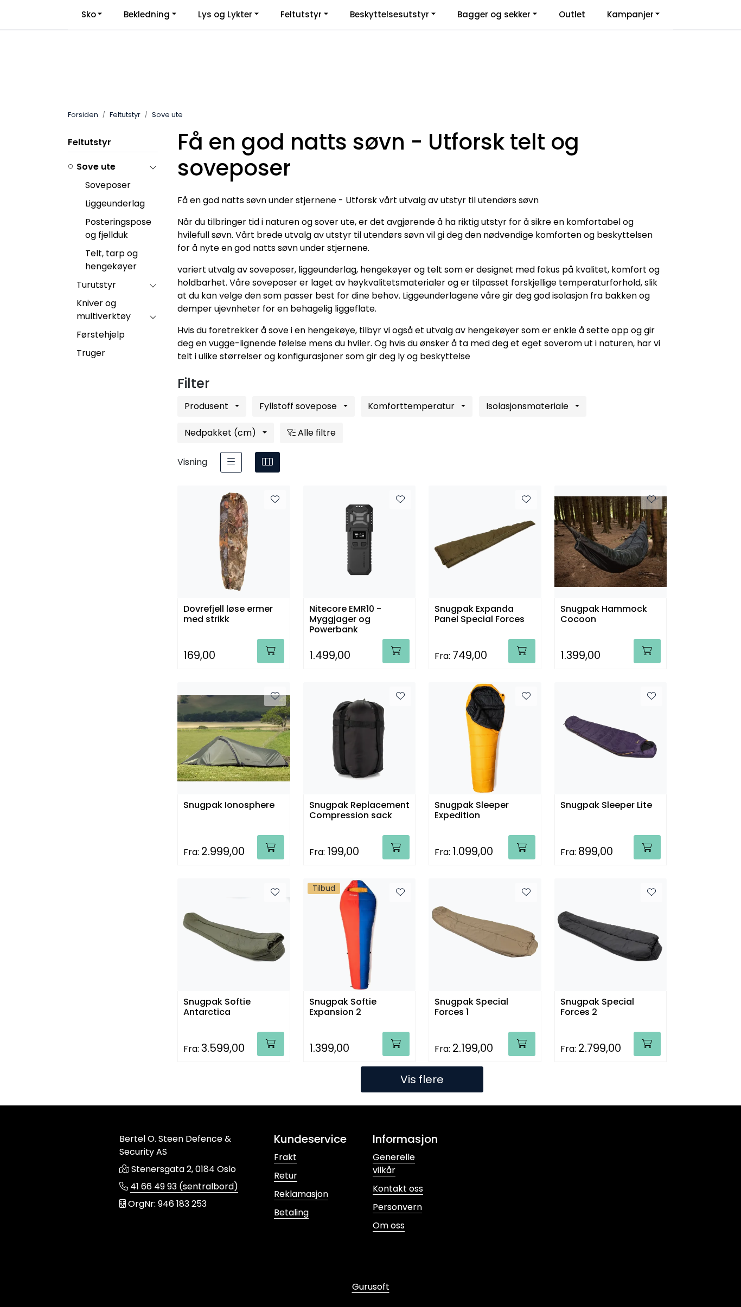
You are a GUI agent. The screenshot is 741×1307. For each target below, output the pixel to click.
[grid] (267, 462)
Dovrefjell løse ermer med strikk (228, 614)
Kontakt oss (398, 1188)
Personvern (397, 1207)
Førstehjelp (100, 334)
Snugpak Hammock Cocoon (603, 614)
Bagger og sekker (494, 14)
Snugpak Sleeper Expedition (472, 810)
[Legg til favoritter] (275, 499)
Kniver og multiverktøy (103, 309)
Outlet (572, 14)
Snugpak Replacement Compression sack (359, 810)
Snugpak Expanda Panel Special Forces (480, 614)
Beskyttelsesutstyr (389, 14)
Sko (88, 14)
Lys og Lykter (225, 14)
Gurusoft (370, 1286)
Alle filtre (316, 432)
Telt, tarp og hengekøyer (111, 260)
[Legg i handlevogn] (270, 651)
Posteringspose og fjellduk (118, 228)
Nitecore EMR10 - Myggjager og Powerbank (345, 618)
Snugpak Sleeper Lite (606, 805)
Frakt (285, 1157)
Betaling (291, 1212)
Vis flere (422, 1079)
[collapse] (153, 166)
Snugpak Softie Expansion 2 (342, 1007)
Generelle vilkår (394, 1163)
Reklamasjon (301, 1194)
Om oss (389, 1225)
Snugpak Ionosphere (228, 805)
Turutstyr (96, 285)
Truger (90, 353)
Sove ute (96, 166)
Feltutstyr (301, 14)
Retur (285, 1175)
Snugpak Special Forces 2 (597, 1007)
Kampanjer (630, 14)
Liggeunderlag (115, 203)
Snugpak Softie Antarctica (217, 1007)
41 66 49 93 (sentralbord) (184, 1186)
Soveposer (108, 185)
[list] (231, 462)
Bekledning (147, 14)
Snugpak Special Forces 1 (471, 1007)
